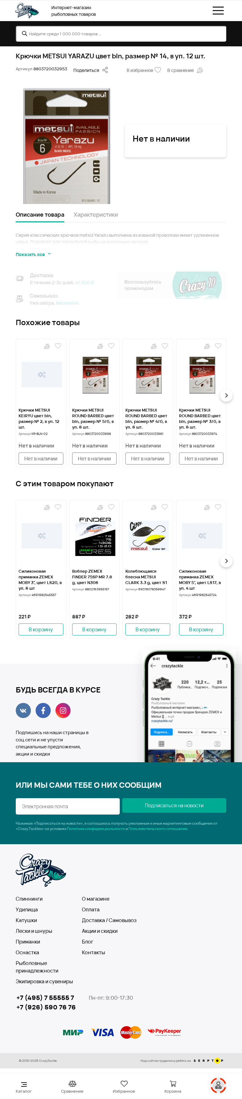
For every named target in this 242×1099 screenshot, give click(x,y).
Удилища (27, 909)
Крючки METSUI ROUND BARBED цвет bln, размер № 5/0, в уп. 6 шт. (93, 418)
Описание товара (40, 214)
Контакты (93, 952)
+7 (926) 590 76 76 (46, 1007)
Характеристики (96, 214)
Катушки (26, 920)
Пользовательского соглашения (158, 828)
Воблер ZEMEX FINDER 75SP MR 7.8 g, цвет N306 (92, 576)
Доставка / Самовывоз (109, 920)
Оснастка (27, 952)
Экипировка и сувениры (44, 981)
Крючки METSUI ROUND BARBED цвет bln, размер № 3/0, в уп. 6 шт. (200, 418)
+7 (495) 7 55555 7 (45, 997)
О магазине (95, 898)
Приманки (28, 941)
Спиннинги (29, 898)
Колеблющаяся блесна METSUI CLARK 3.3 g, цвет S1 (146, 576)
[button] (15, 395)
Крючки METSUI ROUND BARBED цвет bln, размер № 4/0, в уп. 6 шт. (146, 418)
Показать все (30, 254)
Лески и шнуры (34, 930)
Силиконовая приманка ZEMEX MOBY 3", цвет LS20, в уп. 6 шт (40, 579)
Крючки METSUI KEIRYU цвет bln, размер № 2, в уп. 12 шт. (39, 418)
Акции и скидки (100, 930)
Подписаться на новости (174, 805)
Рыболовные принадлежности (37, 967)
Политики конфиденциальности (96, 828)
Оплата (91, 909)
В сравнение (180, 70)
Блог (87, 941)
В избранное (140, 70)
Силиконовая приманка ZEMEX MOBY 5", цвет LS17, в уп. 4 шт (200, 579)
